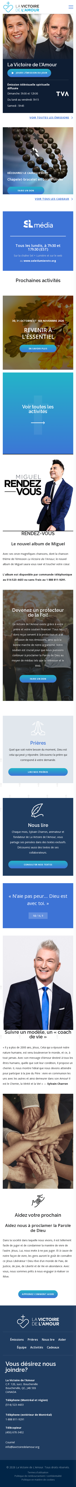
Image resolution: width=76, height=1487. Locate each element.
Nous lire (48, 1340)
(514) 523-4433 (15, 1404)
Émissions (17, 1340)
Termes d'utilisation (38, 1472)
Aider (62, 1340)
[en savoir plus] (38, 333)
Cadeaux (53, 1347)
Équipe (22, 1347)
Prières (32, 1340)
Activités (36, 1347)
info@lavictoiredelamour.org (22, 1447)
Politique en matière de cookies (38, 1479)
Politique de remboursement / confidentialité (38, 1476)
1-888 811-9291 (15, 1419)
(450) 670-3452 (15, 1432)
